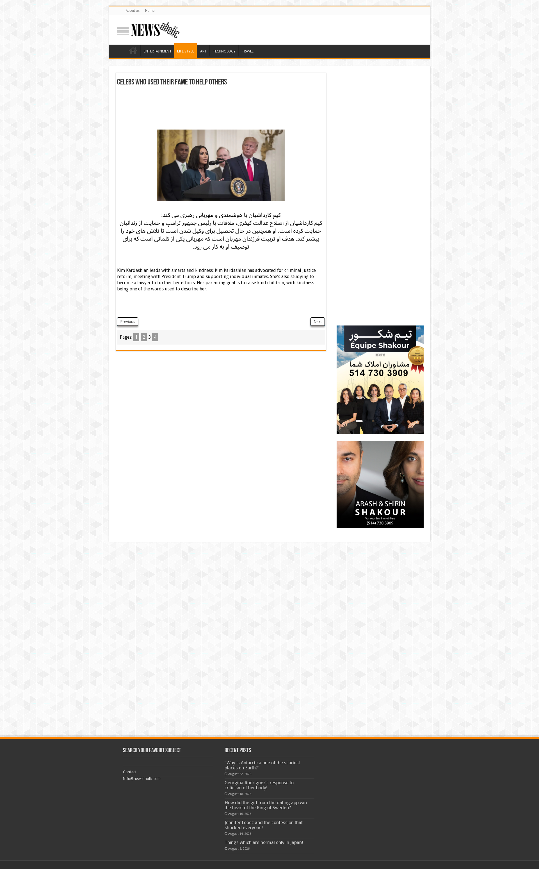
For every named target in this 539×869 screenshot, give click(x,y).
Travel (247, 51)
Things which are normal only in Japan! (264, 842)
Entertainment (158, 51)
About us (133, 11)
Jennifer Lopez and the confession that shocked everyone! (264, 825)
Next (318, 321)
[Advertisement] (221, 101)
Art (203, 51)
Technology (224, 51)
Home (149, 11)
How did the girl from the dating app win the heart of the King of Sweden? (266, 805)
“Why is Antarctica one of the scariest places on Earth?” (262, 765)
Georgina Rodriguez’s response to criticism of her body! (259, 785)
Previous (127, 321)
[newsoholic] (148, 29)
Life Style (185, 51)
